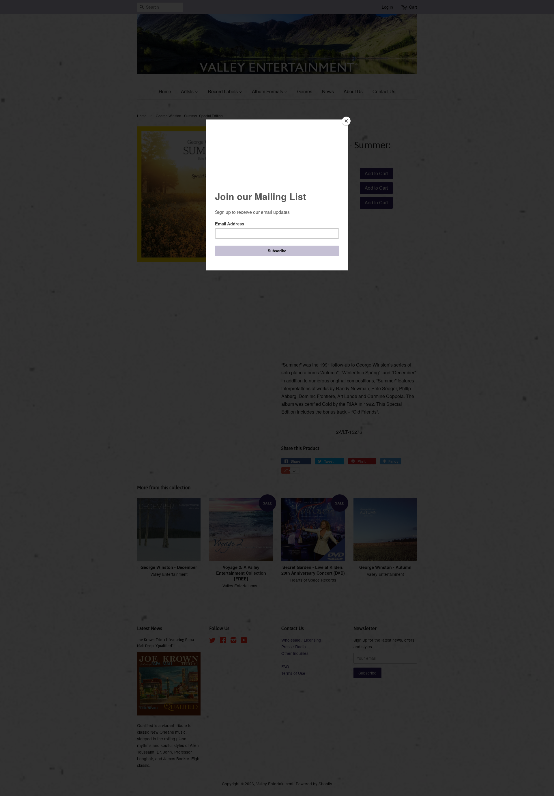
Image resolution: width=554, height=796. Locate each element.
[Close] (346, 121)
